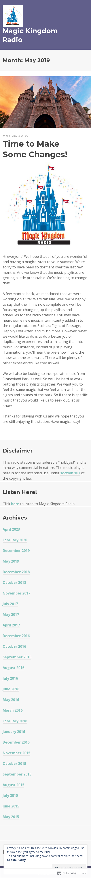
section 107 (70, 472)
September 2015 (17, 774)
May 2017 (11, 614)
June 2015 (11, 806)
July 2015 (10, 795)
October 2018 (14, 582)
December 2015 (16, 742)
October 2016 (14, 646)
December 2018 (16, 571)
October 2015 (14, 763)
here (15, 503)
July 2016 (10, 678)
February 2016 (15, 721)
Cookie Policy (16, 860)
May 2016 (11, 699)
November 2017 (16, 593)
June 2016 (11, 689)
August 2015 (13, 784)
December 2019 (16, 550)
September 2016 (17, 657)
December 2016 (16, 635)
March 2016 (13, 710)
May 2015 (11, 816)
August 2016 (13, 667)
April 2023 (11, 529)
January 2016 (14, 731)
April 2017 (11, 625)
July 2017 (10, 603)
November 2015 (16, 752)
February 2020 (15, 539)
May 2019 (11, 561)
